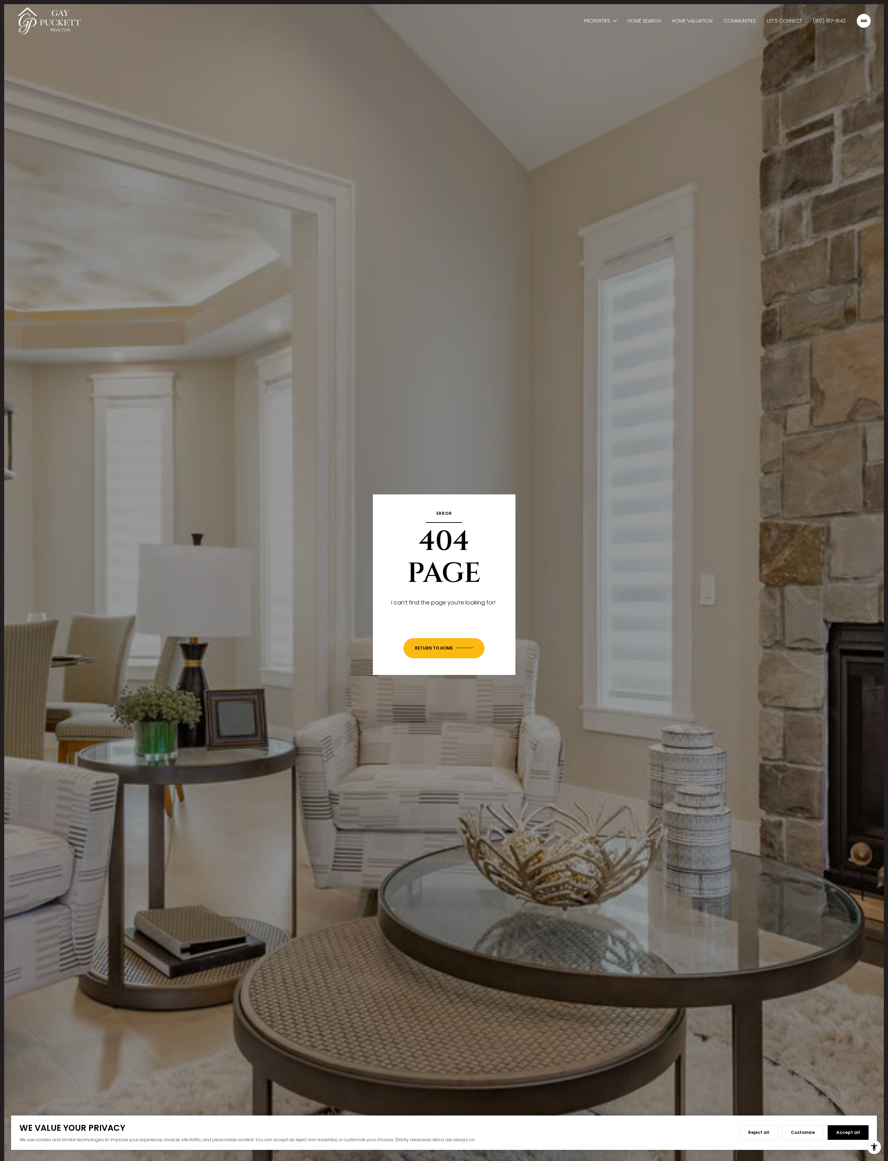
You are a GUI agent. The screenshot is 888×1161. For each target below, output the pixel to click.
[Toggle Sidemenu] (864, 21)
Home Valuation (692, 20)
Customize (803, 1132)
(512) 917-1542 (829, 20)
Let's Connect (784, 20)
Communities (740, 20)
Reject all (758, 1132)
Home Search (644, 20)
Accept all (848, 1132)
